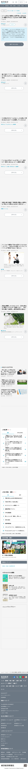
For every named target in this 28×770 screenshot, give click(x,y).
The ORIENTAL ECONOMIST (7, 704)
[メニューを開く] (26, 2)
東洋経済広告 (4, 725)
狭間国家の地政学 (13, 595)
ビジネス (3, 686)
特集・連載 (13, 5)
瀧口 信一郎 (3, 330)
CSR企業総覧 (8, 512)
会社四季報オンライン (5, 706)
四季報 (9, 683)
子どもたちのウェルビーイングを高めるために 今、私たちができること (15, 530)
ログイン (21, 2)
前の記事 (19, 13)
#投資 (3, 566)
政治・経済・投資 (10, 686)
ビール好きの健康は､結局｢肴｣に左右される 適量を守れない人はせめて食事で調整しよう (14, 17)
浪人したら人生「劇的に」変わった (13, 516)
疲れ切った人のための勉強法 (15, 575)
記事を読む (14, 88)
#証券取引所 (12, 566)
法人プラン (3, 741)
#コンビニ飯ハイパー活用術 (14, 10)
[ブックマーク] (25, 24)
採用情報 (8, 752)
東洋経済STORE (4, 708)
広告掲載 (24, 752)
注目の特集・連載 (7, 537)
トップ (2, 5)
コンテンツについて (5, 736)
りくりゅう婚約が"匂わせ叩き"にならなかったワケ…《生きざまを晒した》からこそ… (13, 443)
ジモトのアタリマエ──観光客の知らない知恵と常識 (15, 527)
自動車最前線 (8, 523)
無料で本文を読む (14, 44)
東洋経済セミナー (18, 723)
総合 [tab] (8, 432)
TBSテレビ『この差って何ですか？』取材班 (9, 166)
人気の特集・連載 (7, 492)
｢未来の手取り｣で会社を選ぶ (11, 501)
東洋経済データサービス (6, 723)
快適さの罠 (11, 585)
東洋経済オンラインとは (6, 734)
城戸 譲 (2, 269)
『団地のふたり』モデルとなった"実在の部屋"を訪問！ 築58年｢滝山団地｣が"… (13, 437)
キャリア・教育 (19, 686)
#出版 (7, 566)
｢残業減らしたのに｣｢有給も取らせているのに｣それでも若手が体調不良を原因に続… (13, 449)
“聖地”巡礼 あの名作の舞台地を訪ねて (14, 498)
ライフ (4, 10)
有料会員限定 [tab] (20, 432)
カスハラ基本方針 (15, 758)
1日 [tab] (8, 495)
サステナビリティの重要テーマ (12, 505)
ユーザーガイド (4, 743)
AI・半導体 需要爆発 (7, 555)
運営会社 (3, 752)
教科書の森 (3, 727)
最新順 (7, 5)
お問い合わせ (23, 758)
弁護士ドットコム (4, 208)
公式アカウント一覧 (16, 752)
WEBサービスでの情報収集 (7, 754)
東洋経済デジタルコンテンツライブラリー (10, 710)
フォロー (12, 24)
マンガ (24, 680)
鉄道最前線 (3, 697)
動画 (23, 5)
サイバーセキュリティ (5, 695)
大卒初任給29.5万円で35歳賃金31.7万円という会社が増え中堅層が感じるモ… (13, 455)
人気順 (18, 5)
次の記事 (24, 13)
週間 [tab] (20, 495)
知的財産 (3, 756)
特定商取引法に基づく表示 (12, 756)
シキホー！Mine (4, 712)
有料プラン (3, 739)
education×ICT (4, 693)
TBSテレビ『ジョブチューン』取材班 (8, 124)
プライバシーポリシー (19, 754)
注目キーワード (6, 562)
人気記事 (4, 429)
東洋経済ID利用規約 (5, 758)
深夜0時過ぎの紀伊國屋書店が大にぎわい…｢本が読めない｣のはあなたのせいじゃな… (13, 461)
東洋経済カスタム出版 (19, 725)
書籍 (14, 683)
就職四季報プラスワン (10, 509)
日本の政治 (7, 519)
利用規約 (3, 745)
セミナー (3, 683)
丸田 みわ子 (3, 23)
